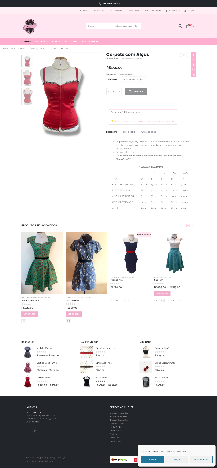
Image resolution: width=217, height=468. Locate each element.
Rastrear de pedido (152, 11)
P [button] (111, 300)
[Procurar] (136, 26)
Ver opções (29, 314)
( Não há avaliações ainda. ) (131, 59)
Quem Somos (116, 431)
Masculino (41, 41)
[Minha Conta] (179, 26)
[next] (186, 55)
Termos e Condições (118, 416)
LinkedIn (193, 64)
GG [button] (68, 321)
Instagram (35, 431)
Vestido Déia (86, 298)
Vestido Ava (129, 277)
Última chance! (89, 41)
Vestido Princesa (43, 298)
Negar (176, 459)
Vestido (33, 298)
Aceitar (152, 459)
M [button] (117, 300)
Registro (192, 11)
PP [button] (24, 321)
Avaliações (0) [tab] (148, 132)
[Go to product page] (42, 263)
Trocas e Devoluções (119, 420)
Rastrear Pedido (117, 423)
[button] (19, 94)
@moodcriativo (47, 461)
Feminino (26, 41)
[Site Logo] (30, 26)
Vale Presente (116, 11)
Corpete (120, 74)
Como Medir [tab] (129, 132)
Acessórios (71, 41)
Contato (113, 434)
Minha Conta (115, 427)
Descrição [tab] (112, 132)
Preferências (201, 459)
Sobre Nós (114, 438)
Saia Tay (169, 277)
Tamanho (111, 79)
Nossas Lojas (99, 11)
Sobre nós (84, 11)
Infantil (56, 41)
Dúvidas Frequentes (119, 413)
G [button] (122, 300)
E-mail (193, 74)
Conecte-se (174, 11)
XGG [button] (179, 300)
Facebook (193, 54)
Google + (193, 69)
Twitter (193, 59)
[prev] (182, 55)
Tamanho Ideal (133, 11)
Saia (164, 277)
